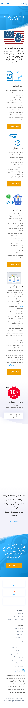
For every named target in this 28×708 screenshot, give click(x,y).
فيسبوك (14, 585)
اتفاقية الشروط (19, 637)
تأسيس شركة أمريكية (17, 647)
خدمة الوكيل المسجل (18, 650)
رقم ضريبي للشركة (18, 657)
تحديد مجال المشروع (18, 616)
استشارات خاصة (19, 666)
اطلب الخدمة (14, 126)
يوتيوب (14, 594)
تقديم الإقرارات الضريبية (17, 660)
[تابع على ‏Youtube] (14, 592)
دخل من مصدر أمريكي (15, 365)
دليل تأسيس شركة (18, 613)
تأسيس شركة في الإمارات (16, 654)
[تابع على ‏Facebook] (14, 583)
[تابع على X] (14, 600)
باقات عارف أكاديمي (18, 644)
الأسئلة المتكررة (19, 631)
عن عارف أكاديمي (18, 628)
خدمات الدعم (20, 634)
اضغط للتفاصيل (14, 566)
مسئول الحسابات (19, 663)
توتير (14, 602)
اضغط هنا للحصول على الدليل (14, 522)
